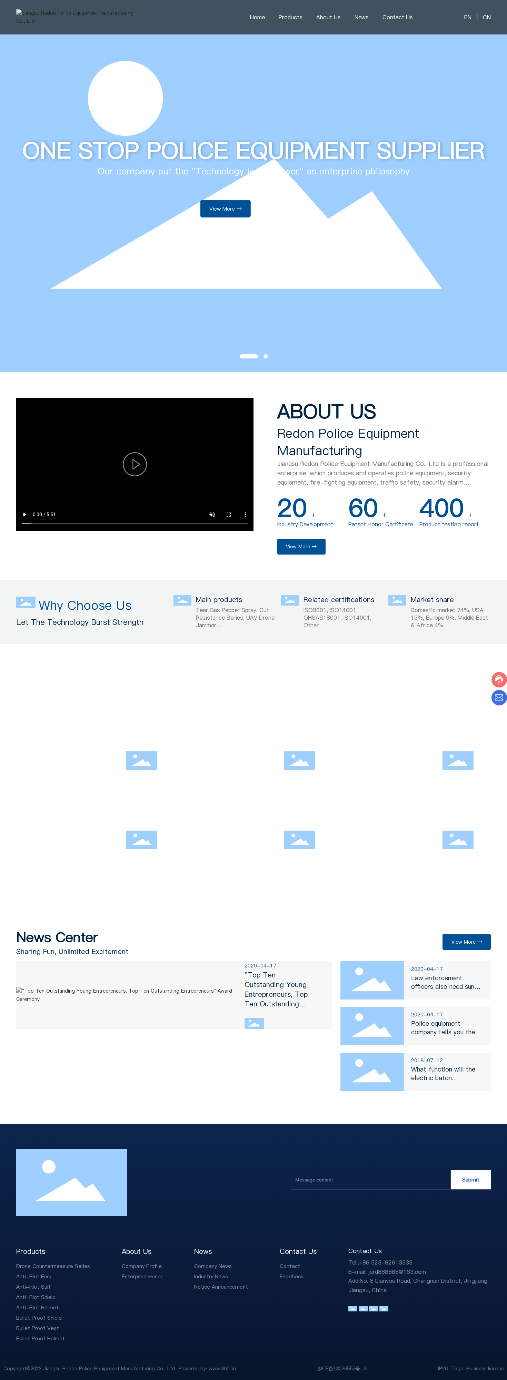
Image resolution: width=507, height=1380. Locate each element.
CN (486, 17)
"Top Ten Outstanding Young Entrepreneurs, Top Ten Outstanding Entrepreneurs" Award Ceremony (281, 999)
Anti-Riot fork (223, 734)
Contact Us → (280, 232)
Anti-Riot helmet (228, 814)
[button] (242, 356)
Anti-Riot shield (68, 814)
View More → (225, 232)
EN (467, 17)
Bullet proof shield (390, 814)
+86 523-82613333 (385, 1262)
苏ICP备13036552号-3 (341, 1368)
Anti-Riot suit (380, 734)
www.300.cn (222, 1368)
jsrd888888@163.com (397, 1272)
